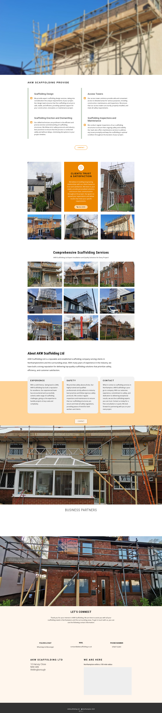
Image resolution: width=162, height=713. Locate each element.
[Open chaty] (156, 708)
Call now (81, 207)
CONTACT (81, 421)
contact (81, 147)
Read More (50, 50)
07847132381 (77, 50)
